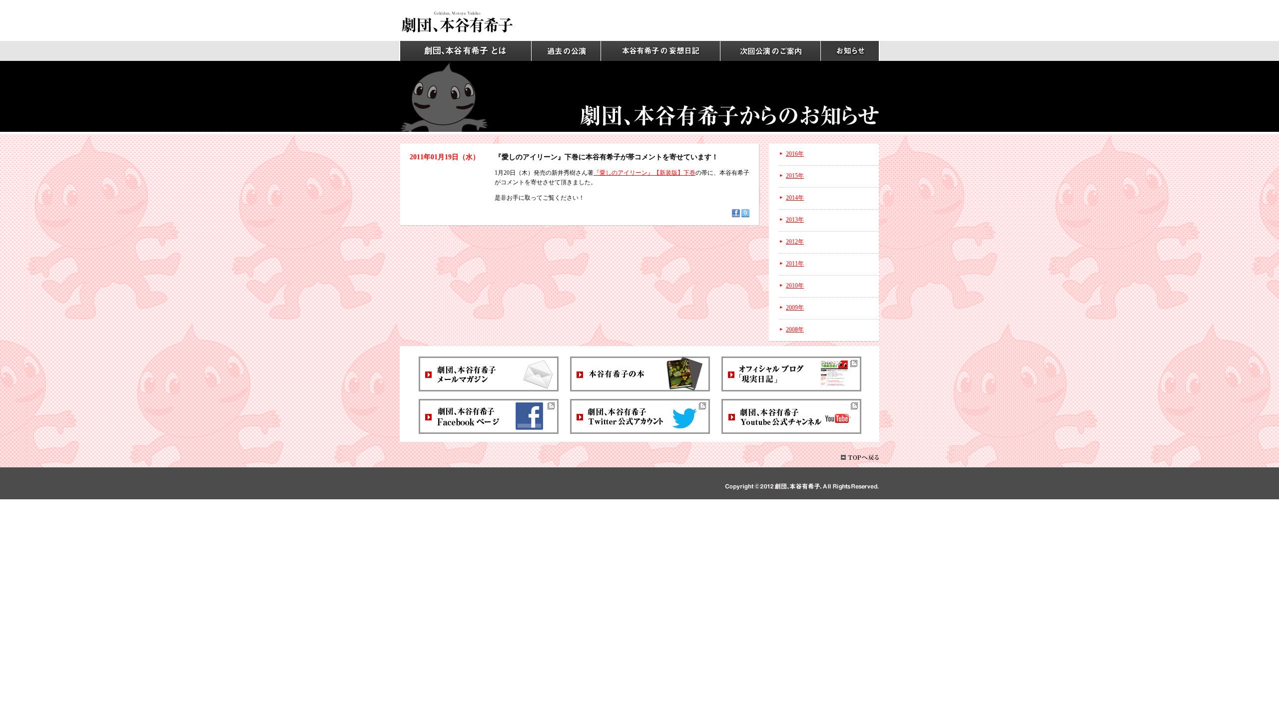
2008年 (795, 329)
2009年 (795, 307)
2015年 (795, 175)
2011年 (795, 263)
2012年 (795, 241)
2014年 (795, 197)
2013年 (795, 219)
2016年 (795, 153)
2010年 (795, 285)
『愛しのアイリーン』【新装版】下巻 (644, 172)
